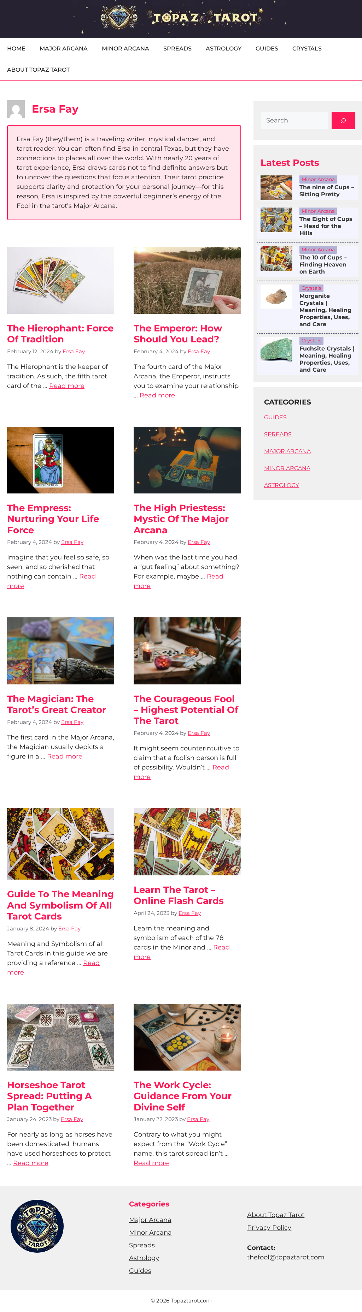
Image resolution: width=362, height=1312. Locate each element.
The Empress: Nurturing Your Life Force (53, 518)
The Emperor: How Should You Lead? (178, 334)
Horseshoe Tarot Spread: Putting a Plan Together (49, 1096)
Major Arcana (64, 48)
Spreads (177, 48)
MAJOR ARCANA (287, 451)
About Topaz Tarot (38, 69)
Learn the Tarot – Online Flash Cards (179, 895)
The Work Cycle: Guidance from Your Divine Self (183, 1096)
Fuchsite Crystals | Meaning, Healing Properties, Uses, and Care (327, 359)
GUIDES (275, 417)
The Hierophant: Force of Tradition (60, 334)
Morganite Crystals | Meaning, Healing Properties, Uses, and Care (325, 310)
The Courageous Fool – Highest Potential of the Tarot (186, 709)
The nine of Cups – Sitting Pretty (326, 191)
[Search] (343, 120)
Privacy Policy (269, 1228)
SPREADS (278, 434)
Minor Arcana (125, 48)
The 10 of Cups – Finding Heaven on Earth (323, 264)
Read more (66, 386)
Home (16, 48)
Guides (267, 48)
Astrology (223, 48)
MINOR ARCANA (287, 468)
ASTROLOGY (281, 485)
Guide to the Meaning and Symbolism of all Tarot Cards (60, 905)
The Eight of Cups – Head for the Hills (325, 226)
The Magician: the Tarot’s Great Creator (56, 704)
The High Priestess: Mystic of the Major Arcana (181, 518)
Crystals (307, 48)
